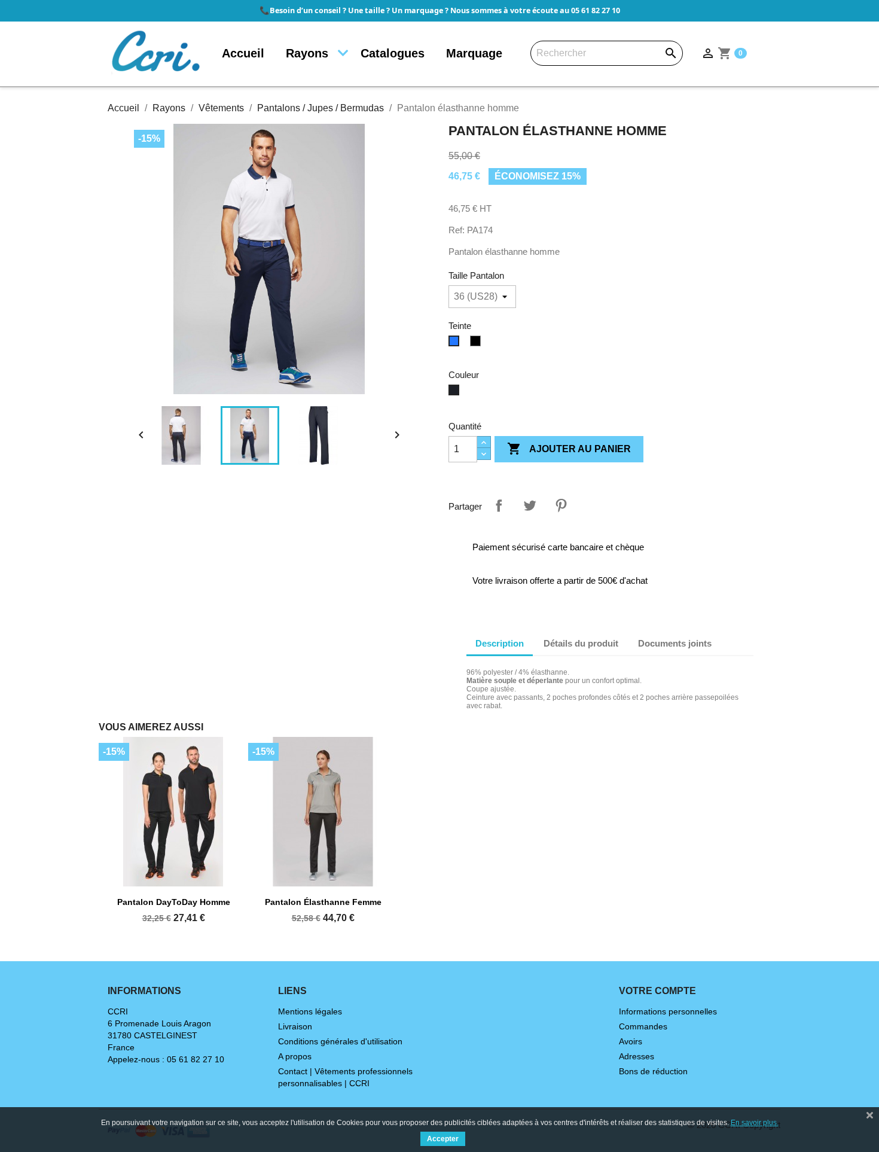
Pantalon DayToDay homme (173, 902)
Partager (499, 505)
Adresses (636, 1056)
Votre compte (657, 991)
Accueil (243, 53)
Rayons (307, 53)
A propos (295, 1056)
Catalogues (393, 53)
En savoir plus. (755, 1123)
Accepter (443, 1139)
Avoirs (630, 1041)
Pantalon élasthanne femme (323, 902)
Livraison (295, 1026)
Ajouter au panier (569, 448)
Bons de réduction (653, 1071)
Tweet (530, 505)
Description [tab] (499, 643)
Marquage (474, 53)
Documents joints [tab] (675, 643)
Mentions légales (310, 1011)
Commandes (643, 1026)
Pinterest (561, 505)
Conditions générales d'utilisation (340, 1041)
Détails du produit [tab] (581, 643)
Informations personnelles (668, 1011)
